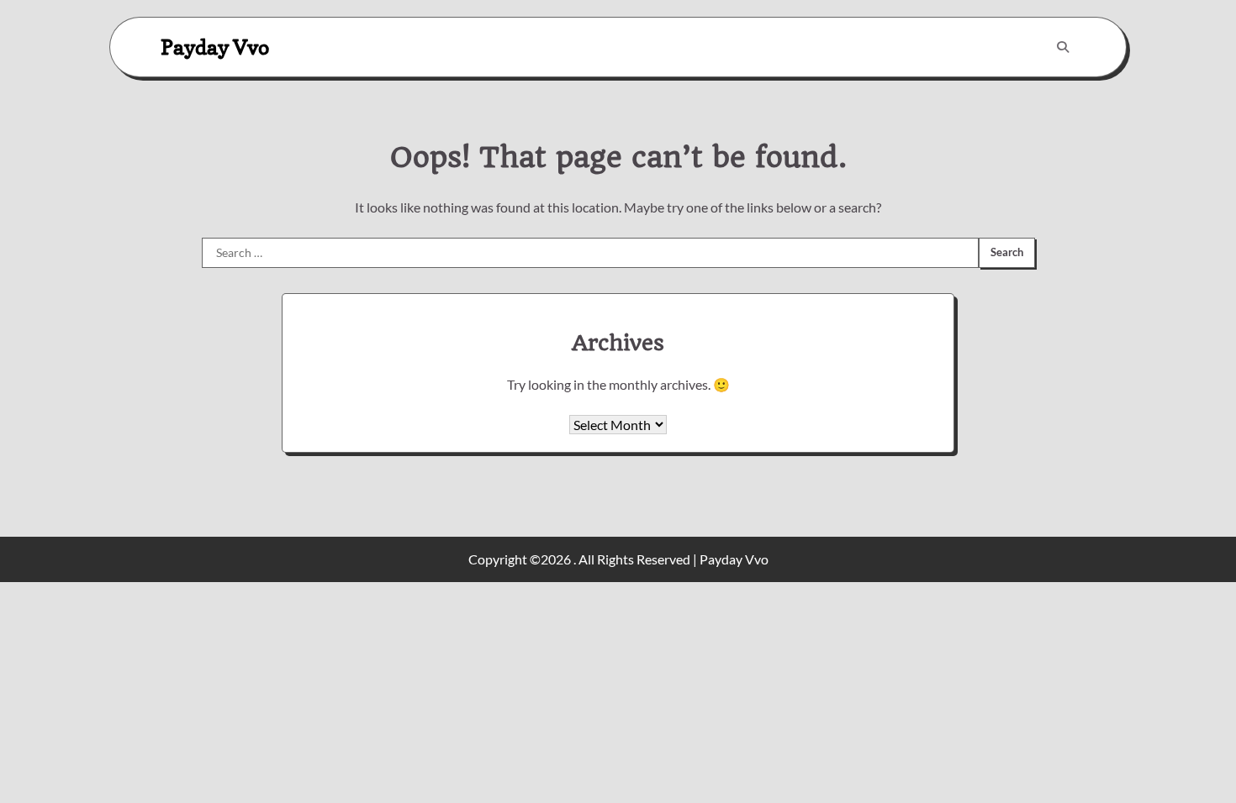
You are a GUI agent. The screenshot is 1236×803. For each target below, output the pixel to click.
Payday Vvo (215, 47)
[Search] (1062, 47)
